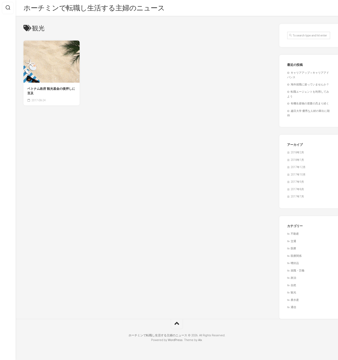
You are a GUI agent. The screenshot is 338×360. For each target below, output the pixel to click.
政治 (293, 277)
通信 (293, 307)
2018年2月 (297, 152)
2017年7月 (297, 196)
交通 (293, 241)
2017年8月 (297, 189)
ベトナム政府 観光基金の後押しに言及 (51, 91)
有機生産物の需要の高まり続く (310, 103)
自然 (293, 285)
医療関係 (296, 255)
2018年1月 (297, 159)
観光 (293, 292)
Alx (200, 340)
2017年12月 (298, 167)
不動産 (295, 233)
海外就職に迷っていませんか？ (310, 84)
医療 (293, 248)
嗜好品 (295, 263)
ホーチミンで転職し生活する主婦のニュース (94, 8)
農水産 (295, 299)
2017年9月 (297, 181)
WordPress (175, 340)
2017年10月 (298, 174)
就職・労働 (297, 270)
